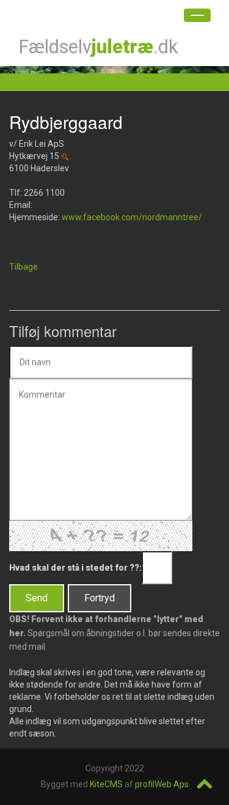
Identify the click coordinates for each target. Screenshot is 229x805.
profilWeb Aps (162, 784)
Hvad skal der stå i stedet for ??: (75, 568)
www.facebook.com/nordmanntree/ (132, 217)
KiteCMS (106, 784)
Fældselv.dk (98, 46)
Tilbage (23, 267)
